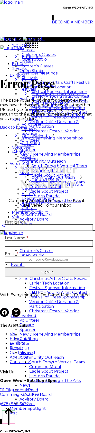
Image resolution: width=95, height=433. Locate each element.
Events (16, 348)
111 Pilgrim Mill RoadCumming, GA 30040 (20, 392)
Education (20, 338)
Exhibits (17, 343)
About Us (19, 357)
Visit (13, 334)
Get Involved (22, 352)
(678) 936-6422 (14, 403)
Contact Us (20, 361)
